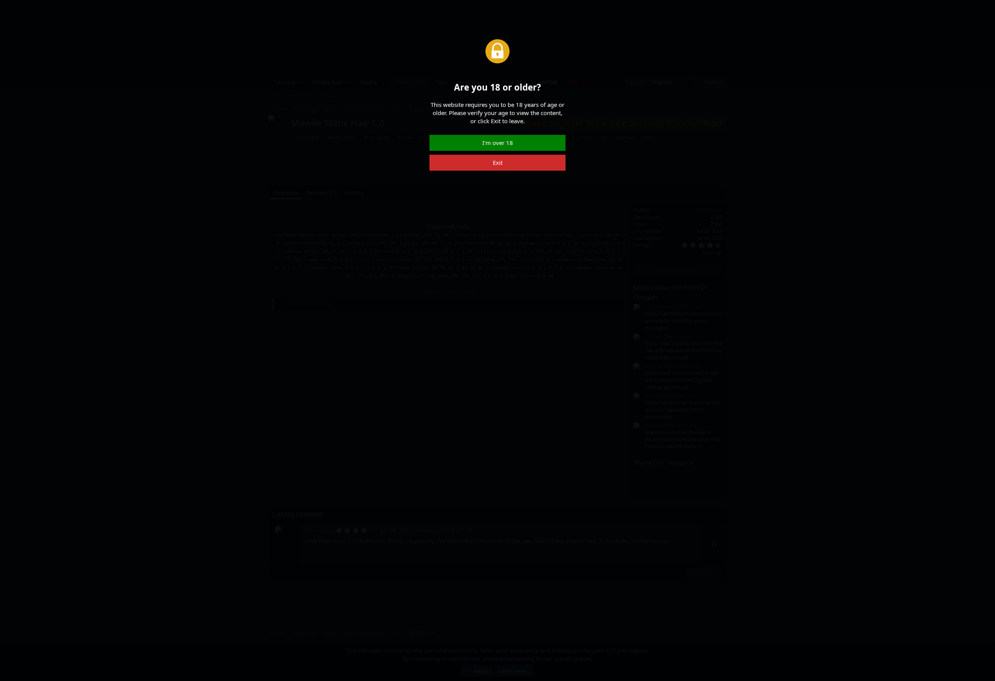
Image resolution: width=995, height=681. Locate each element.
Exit (498, 162)
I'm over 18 (497, 143)
